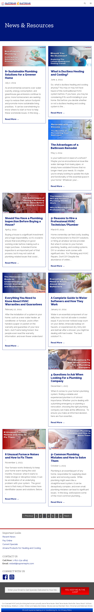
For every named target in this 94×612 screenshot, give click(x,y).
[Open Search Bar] (85, 3)
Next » (67, 516)
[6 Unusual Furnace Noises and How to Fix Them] (24, 448)
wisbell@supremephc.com (21, 563)
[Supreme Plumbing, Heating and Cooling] (16, 3)
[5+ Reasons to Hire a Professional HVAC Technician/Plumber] (69, 212)
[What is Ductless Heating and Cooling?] (69, 65)
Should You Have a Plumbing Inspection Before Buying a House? (24, 221)
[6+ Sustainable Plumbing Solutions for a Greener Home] (24, 65)
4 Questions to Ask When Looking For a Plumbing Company (67, 378)
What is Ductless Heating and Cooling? (67, 73)
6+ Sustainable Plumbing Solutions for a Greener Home (21, 74)
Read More (12, 119)
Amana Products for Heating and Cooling (21, 548)
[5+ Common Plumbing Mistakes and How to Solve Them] (69, 448)
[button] (75, 591)
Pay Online (7, 540)
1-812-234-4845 (20, 560)
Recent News (8, 536)
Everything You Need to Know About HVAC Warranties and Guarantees (23, 301)
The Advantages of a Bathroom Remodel (64, 146)
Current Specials (10, 544)
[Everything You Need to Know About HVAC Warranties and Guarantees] (24, 292)
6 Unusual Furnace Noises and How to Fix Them (22, 456)
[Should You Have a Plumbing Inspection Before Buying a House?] (24, 212)
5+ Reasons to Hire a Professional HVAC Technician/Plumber (64, 221)
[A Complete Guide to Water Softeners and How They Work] (69, 292)
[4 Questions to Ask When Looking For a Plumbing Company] (69, 369)
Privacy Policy (66, 610)
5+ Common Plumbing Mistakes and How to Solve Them (68, 457)
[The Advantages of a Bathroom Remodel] (69, 139)
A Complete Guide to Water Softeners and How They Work (69, 301)
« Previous (28, 516)
